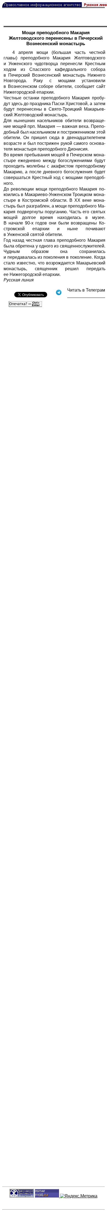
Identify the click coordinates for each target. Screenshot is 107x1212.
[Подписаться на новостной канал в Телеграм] (86, 295)
